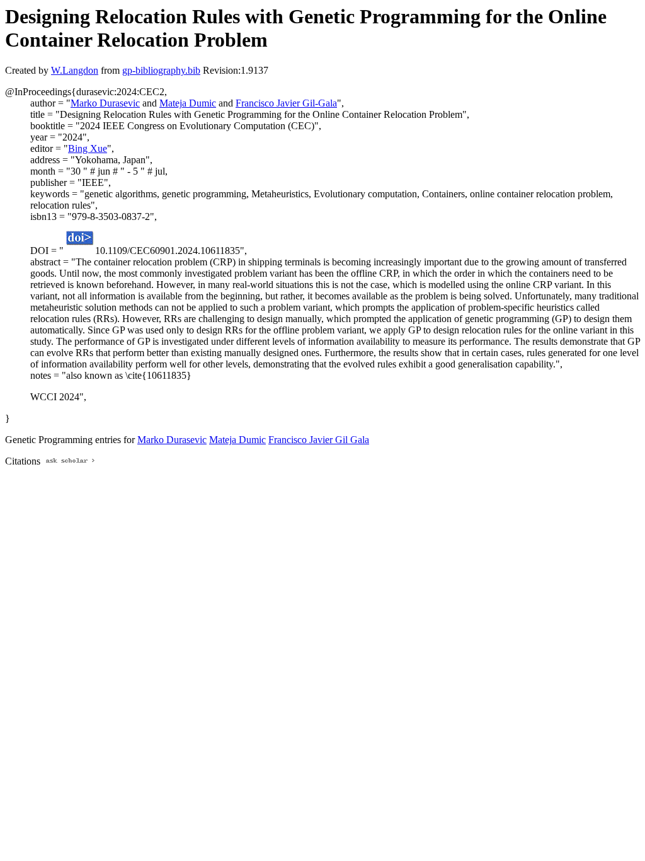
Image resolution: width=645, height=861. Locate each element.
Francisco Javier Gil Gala (318, 439)
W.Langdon (74, 70)
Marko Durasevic (105, 103)
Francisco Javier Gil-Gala (286, 103)
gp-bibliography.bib (161, 70)
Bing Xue (87, 148)
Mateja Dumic (187, 103)
